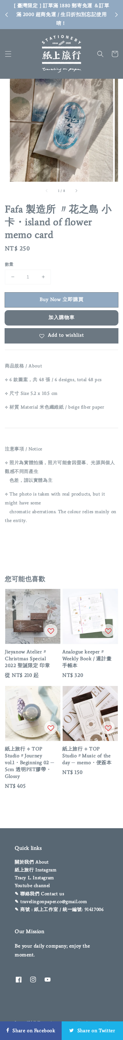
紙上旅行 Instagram (35, 870)
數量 (9, 264)
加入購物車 (62, 317)
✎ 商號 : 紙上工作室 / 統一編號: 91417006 (59, 909)
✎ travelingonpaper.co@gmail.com (51, 901)
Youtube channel (32, 885)
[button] (8, 54)
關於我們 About (32, 862)
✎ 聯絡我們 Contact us (39, 894)
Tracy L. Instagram (34, 878)
